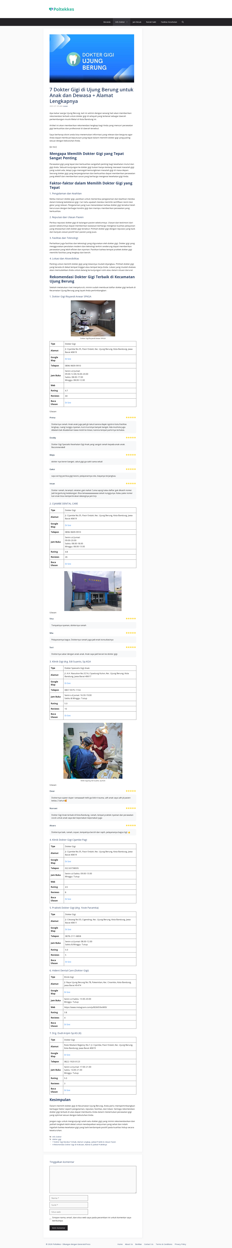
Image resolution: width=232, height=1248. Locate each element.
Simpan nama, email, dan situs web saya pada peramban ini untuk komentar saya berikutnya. (91, 1219)
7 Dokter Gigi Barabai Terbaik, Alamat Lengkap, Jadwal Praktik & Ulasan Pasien (84, 1142)
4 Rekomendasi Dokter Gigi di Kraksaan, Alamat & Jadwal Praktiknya (79, 1144)
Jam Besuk (137, 22)
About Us (129, 1244)
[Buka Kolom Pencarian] (182, 22)
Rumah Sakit (151, 22)
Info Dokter (120, 22)
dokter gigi (56, 1139)
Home (120, 1244)
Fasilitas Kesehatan (169, 22)
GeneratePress (83, 1244)
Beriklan (138, 1244)
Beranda (106, 22)
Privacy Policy (180, 1244)
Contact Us (148, 1244)
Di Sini (68, 358)
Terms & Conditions (164, 1244)
